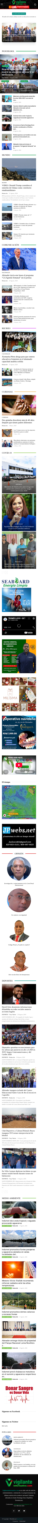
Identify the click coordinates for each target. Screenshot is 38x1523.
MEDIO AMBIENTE (7, 1226)
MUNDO (4, 182)
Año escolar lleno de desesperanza (19, 974)
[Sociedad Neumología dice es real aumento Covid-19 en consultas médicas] (19, 512)
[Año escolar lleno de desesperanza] (19, 960)
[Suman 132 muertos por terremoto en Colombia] (7, 236)
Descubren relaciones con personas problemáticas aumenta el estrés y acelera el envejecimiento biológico (24, 442)
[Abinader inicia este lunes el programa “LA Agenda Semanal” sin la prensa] (7, 146)
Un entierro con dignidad (19, 915)
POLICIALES (17, 1462)
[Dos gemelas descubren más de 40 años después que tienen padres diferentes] (19, 405)
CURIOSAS (5, 417)
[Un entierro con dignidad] (19, 900)
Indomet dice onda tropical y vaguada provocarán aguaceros (18, 1222)
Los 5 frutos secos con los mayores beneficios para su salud (24, 431)
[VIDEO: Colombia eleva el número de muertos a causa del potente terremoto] (7, 226)
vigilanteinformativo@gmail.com (23, 1504)
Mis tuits (5, 1426)
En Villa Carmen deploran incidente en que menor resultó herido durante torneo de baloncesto (19, 1173)
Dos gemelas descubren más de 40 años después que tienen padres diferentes (18, 421)
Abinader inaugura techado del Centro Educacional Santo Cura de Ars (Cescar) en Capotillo (19, 1092)
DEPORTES (19, 484)
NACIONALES (5, 81)
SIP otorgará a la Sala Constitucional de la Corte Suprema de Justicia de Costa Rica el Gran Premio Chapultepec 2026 (25, 288)
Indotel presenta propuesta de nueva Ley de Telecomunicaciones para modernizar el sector (25, 318)
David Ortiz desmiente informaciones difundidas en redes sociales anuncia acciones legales (17, 1009)
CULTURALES (6, 354)
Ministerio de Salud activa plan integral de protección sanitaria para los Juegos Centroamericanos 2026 (19, 489)
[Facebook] (14, 1511)
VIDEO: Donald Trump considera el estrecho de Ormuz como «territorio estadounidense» (17, 187)
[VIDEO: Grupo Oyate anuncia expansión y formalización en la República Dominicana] (19, 550)
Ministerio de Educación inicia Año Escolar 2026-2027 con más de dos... (24, 98)
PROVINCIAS (5, 66)
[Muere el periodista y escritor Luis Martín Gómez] (7, 309)
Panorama (8, 51)
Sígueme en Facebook (11, 1411)
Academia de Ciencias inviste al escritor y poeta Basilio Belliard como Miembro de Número (23, 370)
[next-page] (6, 572)
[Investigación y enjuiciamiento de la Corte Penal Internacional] (19, 869)
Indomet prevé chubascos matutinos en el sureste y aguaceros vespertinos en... (19, 1374)
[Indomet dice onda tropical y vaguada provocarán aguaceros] (7, 118)
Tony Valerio (12, 1014)
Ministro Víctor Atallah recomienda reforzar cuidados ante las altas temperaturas (17, 1283)
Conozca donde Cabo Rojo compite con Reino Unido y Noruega (24, 380)
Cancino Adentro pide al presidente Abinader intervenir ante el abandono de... (24, 108)
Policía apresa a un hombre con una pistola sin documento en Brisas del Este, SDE (24, 1466)
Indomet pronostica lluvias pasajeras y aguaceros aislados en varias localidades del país (25, 1441)
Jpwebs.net (20, 1519)
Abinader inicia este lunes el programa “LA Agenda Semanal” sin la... (24, 146)
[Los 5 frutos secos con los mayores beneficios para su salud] (7, 433)
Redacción (5, 193)
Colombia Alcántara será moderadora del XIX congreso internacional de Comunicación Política (23, 298)
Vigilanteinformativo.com (10, 1490)
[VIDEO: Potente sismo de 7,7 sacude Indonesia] (7, 217)
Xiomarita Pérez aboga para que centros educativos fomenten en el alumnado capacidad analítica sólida (18, 359)
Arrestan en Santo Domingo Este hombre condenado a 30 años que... (23, 127)
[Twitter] (19, 1511)
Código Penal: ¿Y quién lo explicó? (19, 945)
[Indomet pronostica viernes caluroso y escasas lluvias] (19, 1301)
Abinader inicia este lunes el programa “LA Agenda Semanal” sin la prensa (18, 276)
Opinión (19, 853)
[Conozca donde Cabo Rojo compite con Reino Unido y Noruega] (7, 382)
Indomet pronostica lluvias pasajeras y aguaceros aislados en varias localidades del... (18, 1252)
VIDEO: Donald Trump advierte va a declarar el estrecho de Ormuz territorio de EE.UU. (25, 206)
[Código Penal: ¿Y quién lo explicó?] (19, 930)
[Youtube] (24, 1511)
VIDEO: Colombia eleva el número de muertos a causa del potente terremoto (24, 225)
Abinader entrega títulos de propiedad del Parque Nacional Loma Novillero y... (19, 1343)
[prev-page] (3, 572)
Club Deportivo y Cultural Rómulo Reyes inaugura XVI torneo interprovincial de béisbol (18, 1133)
